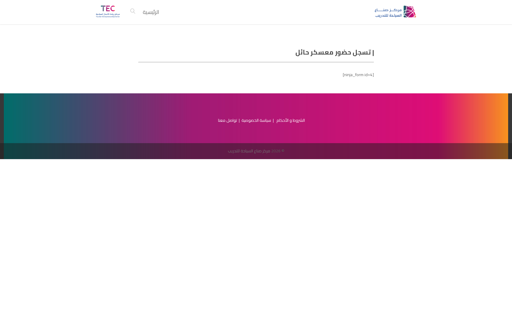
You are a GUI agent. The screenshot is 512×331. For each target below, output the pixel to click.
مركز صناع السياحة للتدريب (249, 151)
